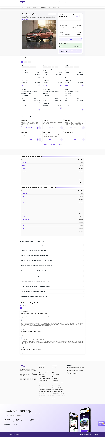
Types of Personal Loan (57, 391)
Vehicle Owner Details (56, 384)
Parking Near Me (55, 374)
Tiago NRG (23, 7)
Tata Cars (30, 9)
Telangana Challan (43, 372)
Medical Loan (42, 393)
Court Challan (42, 398)
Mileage (28, 7)
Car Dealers (41, 385)
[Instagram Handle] (21, 379)
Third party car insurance (57, 389)
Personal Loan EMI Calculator (58, 382)
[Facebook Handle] (24, 379)
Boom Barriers (42, 387)
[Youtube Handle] (35, 379)
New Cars (25, 9)
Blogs (40, 369)
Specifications (35, 7)
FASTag (53, 372)
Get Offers (70, 39)
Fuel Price (54, 376)
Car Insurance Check (56, 387)
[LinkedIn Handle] (31, 379)
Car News (41, 382)
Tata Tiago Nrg (36, 9)
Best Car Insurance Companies (58, 395)
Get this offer (77, 50)
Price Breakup (43, 7)
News (65, 7)
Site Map (96, 434)
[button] (39, 85)
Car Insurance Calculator (57, 385)
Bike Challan (54, 398)
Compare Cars (42, 384)
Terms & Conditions (83, 434)
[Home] (23, 2)
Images (54, 7)
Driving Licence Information (44, 378)
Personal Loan (55, 380)
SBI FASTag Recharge (43, 370)
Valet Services (42, 376)
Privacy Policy (90, 434)
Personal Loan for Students (58, 393)
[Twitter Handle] (28, 379)
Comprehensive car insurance (45, 389)
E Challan (54, 370)
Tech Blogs (41, 374)
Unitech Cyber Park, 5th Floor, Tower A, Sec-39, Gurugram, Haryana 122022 (76, 373)
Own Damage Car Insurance (45, 395)
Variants (49, 7)
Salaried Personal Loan (57, 397)
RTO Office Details (56, 378)
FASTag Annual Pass (43, 380)
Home (21, 9)
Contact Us (41, 367)
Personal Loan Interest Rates (45, 391)
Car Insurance (55, 369)
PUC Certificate (42, 397)
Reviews (59, 7)
